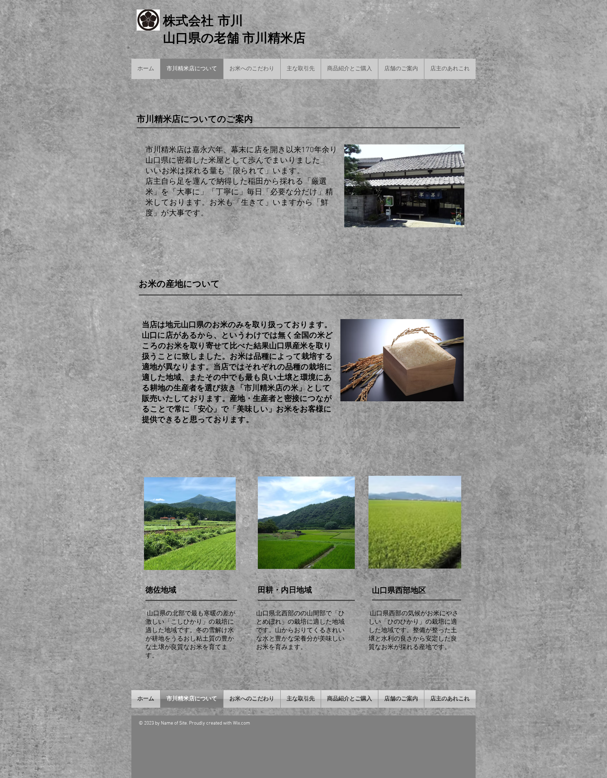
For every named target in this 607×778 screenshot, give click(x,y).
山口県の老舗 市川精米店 (234, 38)
